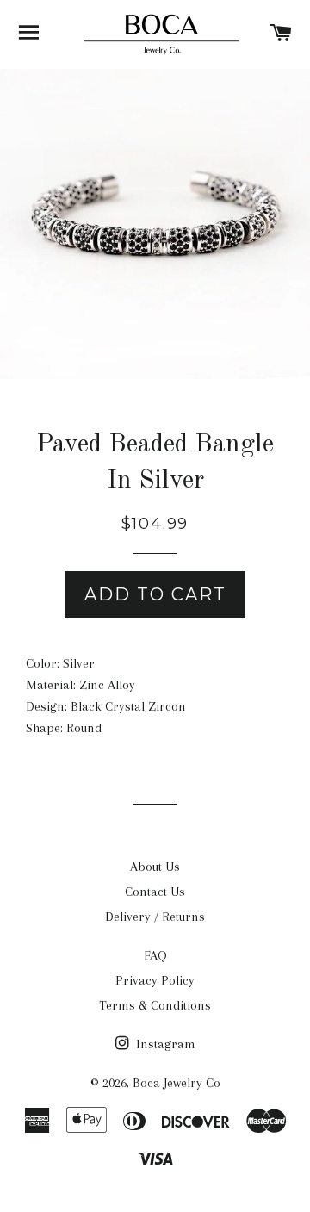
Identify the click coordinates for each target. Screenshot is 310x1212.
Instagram (164, 1044)
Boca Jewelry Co (176, 1083)
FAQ (155, 955)
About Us (155, 866)
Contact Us (155, 891)
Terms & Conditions (155, 1005)
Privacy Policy (155, 980)
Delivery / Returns (155, 916)
